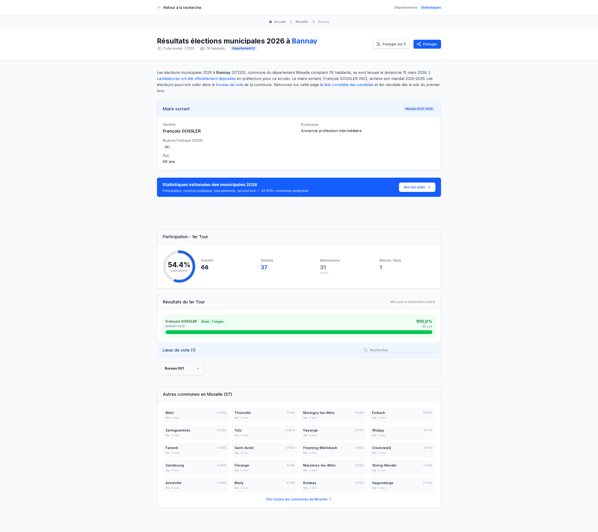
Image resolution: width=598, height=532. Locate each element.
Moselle (302, 22)
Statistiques (431, 7)
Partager (430, 44)
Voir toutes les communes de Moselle (296, 499)
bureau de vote (229, 84)
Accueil (279, 22)
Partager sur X (394, 44)
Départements (405, 7)
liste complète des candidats (349, 84)
